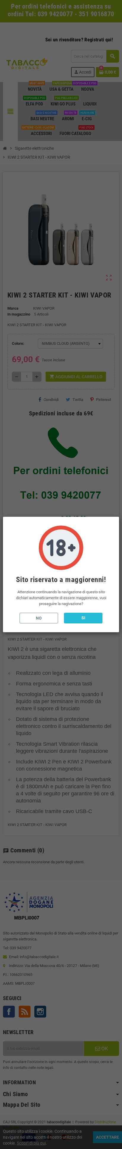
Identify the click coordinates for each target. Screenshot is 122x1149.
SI (83, 617)
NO (39, 618)
